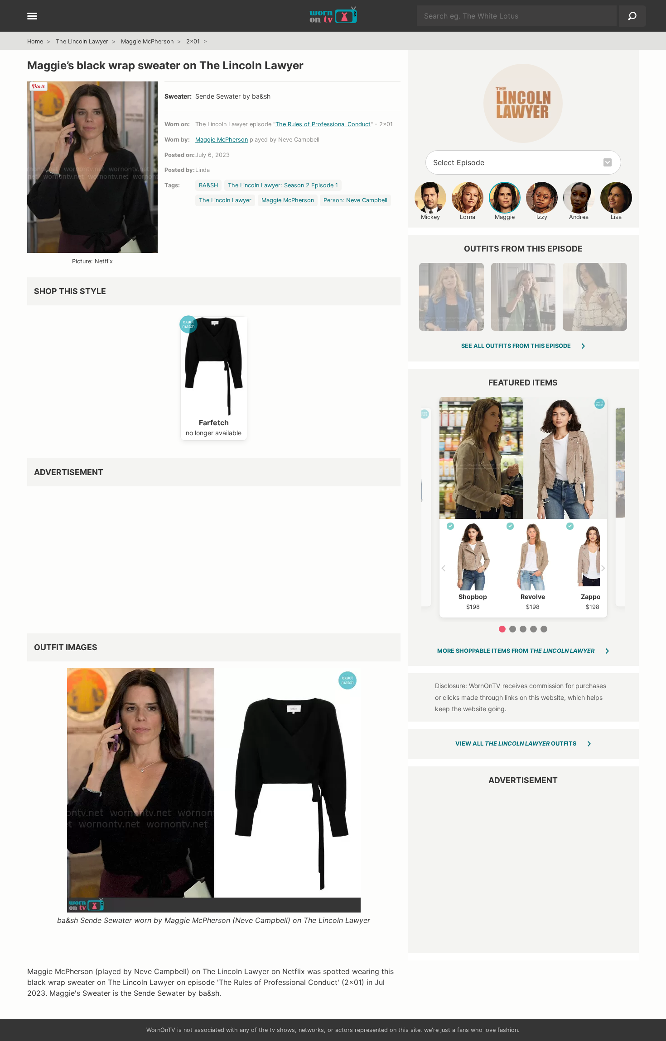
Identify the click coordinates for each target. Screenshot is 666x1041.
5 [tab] (544, 629)
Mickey (430, 217)
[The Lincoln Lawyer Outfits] (523, 103)
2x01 (193, 41)
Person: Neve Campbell (355, 200)
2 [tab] (512, 629)
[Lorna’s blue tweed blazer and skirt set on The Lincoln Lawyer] (451, 297)
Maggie (505, 217)
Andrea (579, 217)
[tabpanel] (523, 507)
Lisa (616, 217)
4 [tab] (533, 629)
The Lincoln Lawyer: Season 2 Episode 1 (283, 185)
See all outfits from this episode (516, 345)
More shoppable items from (515, 650)
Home (35, 41)
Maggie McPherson (147, 41)
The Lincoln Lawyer (82, 41)
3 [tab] (523, 629)
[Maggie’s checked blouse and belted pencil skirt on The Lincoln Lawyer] (595, 297)
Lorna (467, 217)
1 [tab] (502, 629)
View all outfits (515, 743)
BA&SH (208, 185)
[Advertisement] (214, 556)
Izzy (541, 217)
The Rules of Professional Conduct (323, 124)
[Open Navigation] (32, 16)
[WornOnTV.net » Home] (333, 16)
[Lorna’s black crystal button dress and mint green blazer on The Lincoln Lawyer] (523, 297)
